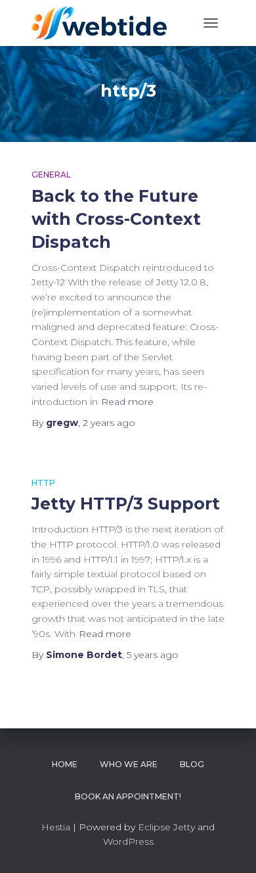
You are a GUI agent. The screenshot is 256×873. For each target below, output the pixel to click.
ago (109, 423)
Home (64, 764)
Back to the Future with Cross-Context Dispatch (116, 219)
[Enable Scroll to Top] (230, 846)
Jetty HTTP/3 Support (126, 503)
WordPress (128, 841)
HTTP (43, 483)
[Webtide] (104, 23)
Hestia (55, 827)
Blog (192, 764)
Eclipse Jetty (166, 827)
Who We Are (129, 764)
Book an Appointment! (128, 796)
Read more (127, 402)
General (51, 174)
